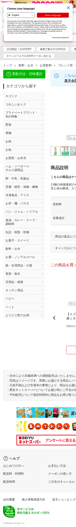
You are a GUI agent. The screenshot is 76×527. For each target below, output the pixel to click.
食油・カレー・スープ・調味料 (21, 222)
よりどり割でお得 (17, 315)
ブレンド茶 (65, 65)
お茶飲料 (46, 65)
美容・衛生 (12, 273)
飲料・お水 (26, 65)
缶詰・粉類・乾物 (17, 232)
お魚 (8, 149)
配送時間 (9, 481)
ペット (9, 307)
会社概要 (9, 499)
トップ (7, 65)
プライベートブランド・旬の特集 (21, 114)
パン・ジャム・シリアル (21, 211)
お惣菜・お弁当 (15, 158)
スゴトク (11, 96)
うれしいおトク (15, 104)
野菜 (8, 124)
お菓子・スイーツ (17, 240)
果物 (8, 133)
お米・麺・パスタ (17, 203)
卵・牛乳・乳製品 (17, 178)
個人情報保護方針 (33, 499)
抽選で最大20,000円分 (53, 49)
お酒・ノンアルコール (20, 257)
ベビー (9, 298)
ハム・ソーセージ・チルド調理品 (18, 168)
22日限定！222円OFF (19, 49)
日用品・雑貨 (14, 282)
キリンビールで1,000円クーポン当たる (29, 55)
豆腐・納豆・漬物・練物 (21, 186)
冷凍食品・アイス (17, 195)
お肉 (8, 141)
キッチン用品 (14, 290)
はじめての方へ (13, 465)
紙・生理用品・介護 (18, 265)
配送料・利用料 (13, 473)
